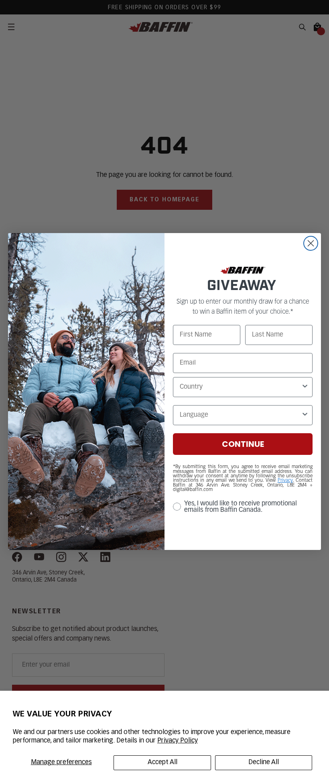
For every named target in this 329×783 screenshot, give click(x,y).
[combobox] (240, 387)
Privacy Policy (177, 741)
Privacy (285, 481)
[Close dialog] (311, 243)
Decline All (263, 762)
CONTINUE (243, 444)
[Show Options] (305, 387)
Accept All (162, 762)
